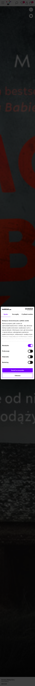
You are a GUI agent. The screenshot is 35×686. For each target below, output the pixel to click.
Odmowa (17, 375)
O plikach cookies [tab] (27, 314)
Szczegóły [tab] (15, 314)
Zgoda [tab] (6, 314)
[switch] (30, 351)
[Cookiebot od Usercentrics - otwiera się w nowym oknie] (25, 309)
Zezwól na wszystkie (17, 370)
